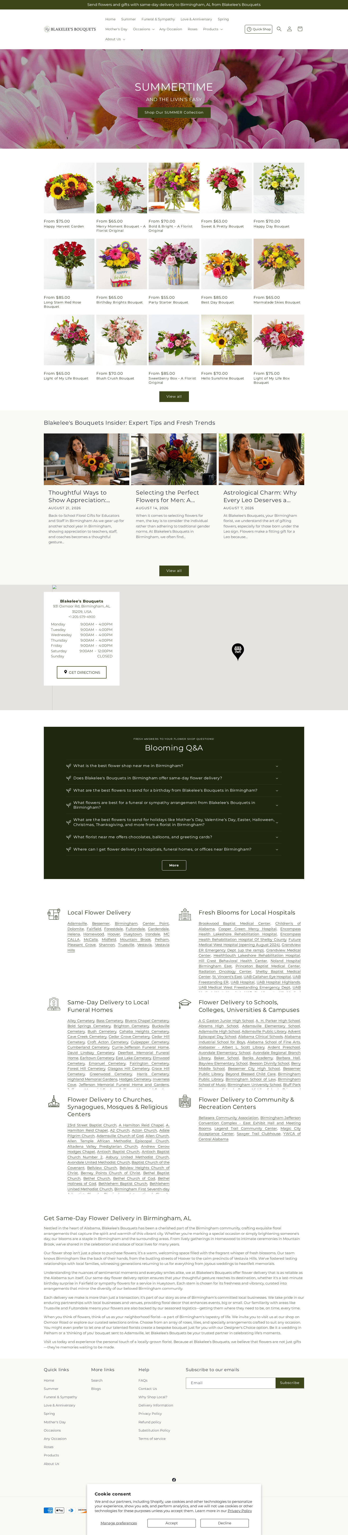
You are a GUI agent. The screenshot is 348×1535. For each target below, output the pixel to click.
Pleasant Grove (81, 944)
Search (97, 1380)
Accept (171, 1523)
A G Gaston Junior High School (226, 1020)
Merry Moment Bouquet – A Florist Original (121, 228)
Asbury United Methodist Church (137, 1157)
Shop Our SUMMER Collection (174, 112)
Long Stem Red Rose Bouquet (62, 304)
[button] (143, 29)
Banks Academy (257, 1058)
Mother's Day (55, 1422)
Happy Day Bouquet (272, 226)
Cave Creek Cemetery (87, 1036)
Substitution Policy (154, 1430)
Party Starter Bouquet (168, 302)
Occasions (52, 1430)
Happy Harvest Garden (64, 226)
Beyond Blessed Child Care (250, 1074)
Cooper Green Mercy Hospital (248, 929)
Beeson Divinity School (269, 1063)
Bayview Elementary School (223, 1063)
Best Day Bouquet (217, 302)
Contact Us (147, 1388)
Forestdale (113, 929)
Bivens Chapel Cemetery (147, 1020)
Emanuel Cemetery (107, 1063)
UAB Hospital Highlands (278, 982)
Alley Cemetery (80, 1020)
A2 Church (119, 1130)
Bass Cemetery (109, 1020)
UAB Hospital (242, 982)
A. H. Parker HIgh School (278, 1020)
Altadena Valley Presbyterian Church (102, 1146)
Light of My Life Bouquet (66, 378)
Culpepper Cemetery (150, 1042)
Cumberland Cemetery (88, 1047)
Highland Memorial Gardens (92, 1079)
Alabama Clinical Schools (260, 1036)
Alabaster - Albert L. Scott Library (231, 1047)
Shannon (107, 944)
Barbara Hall (288, 1058)
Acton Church (144, 1130)
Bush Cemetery (102, 1031)
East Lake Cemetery (133, 1058)
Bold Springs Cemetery (89, 1026)
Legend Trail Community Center (245, 1128)
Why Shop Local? (152, 1397)
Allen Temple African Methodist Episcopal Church (118, 1141)
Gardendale (158, 929)
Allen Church (157, 1135)
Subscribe (289, 1382)
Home (49, 1380)
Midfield (109, 939)
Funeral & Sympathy (60, 1397)
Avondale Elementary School (224, 1052)
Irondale (152, 934)
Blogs (96, 1388)
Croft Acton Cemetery (107, 1042)
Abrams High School (219, 1026)
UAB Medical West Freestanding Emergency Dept (244, 987)
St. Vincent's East (227, 976)
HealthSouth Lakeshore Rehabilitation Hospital (257, 955)
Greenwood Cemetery (111, 1074)
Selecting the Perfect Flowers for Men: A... (167, 496)
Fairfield (94, 929)
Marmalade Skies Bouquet (277, 302)
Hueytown (133, 934)
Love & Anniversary (59, 1405)
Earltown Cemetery (97, 1058)
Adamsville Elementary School (271, 1026)
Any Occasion (55, 1438)
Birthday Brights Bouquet (119, 302)
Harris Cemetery (153, 1074)
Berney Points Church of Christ (110, 1173)
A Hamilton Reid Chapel (141, 1125)
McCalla (91, 939)
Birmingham (126, 923)
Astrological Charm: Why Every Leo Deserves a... (260, 496)
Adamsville (77, 923)
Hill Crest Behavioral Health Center (233, 961)
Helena (73, 934)
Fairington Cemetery (149, 1063)
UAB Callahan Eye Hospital (267, 976)
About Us (51, 1463)
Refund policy (149, 1422)
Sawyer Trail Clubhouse (258, 1133)
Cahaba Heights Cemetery (144, 1031)
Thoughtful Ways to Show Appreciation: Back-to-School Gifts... (81, 496)
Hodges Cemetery (135, 1079)
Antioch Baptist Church (118, 1151)
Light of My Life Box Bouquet (272, 380)
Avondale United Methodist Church (98, 1162)
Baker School (226, 1058)
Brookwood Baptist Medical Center (234, 923)
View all (174, 396)
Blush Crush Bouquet (115, 378)
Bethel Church (96, 1178)
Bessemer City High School (254, 1068)
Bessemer (101, 923)
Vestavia (144, 944)
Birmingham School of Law (251, 1079)
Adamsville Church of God (120, 1135)
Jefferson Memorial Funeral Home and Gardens (124, 1084)
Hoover (113, 934)
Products (51, 1455)
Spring (49, 1413)
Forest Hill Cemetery (86, 1068)
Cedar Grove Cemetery (129, 1036)
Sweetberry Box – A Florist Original (172, 380)
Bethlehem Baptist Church (122, 1183)
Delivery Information (155, 1405)
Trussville (126, 944)
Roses (49, 1447)
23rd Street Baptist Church (91, 1125)
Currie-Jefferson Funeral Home (140, 1047)
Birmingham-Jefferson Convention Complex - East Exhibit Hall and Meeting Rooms (250, 1123)
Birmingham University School (254, 1084)
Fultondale (135, 929)
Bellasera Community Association (228, 1118)
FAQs (142, 1380)
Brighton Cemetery (131, 1026)
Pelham (162, 939)
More (174, 865)
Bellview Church (102, 1167)
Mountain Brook (135, 939)
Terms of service (151, 1438)
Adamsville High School (219, 1031)
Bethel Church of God (134, 1178)
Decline (224, 1523)
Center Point (156, 923)
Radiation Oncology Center (225, 971)
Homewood (93, 934)
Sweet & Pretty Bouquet (222, 226)
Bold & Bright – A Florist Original (170, 228)
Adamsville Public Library (264, 1031)
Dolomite (75, 929)
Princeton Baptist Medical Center (268, 966)
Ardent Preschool (284, 1047)
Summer (51, 1388)
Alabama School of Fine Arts (273, 1042)
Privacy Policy (240, 1510)
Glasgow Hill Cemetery (128, 1068)
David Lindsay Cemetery (90, 1052)
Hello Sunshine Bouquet (222, 378)
